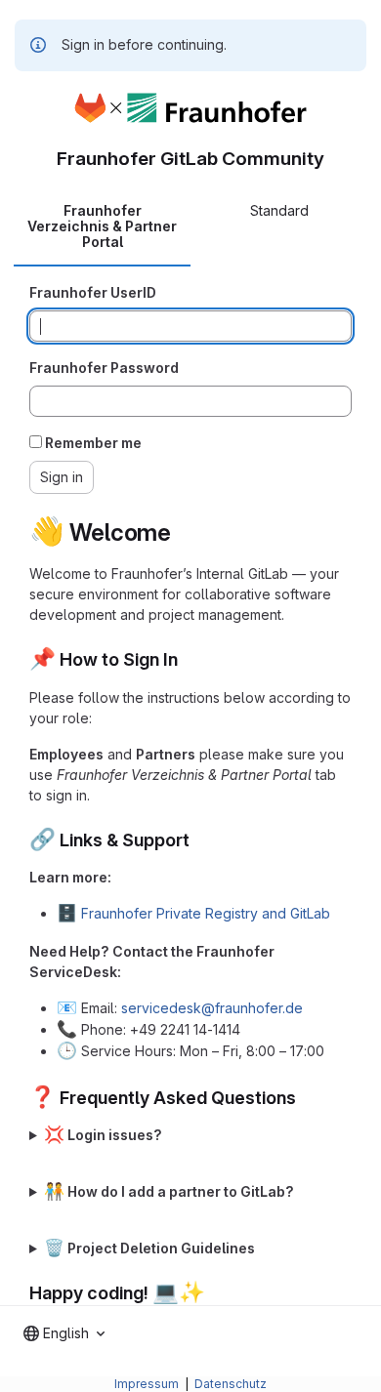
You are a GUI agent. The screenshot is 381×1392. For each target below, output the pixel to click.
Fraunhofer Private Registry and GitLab (205, 913)
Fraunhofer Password (104, 367)
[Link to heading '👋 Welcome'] (183, 532)
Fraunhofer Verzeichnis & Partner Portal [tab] (102, 226)
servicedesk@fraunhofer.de (212, 1008)
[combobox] (64, 1333)
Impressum (148, 1383)
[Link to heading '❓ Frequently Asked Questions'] (306, 1097)
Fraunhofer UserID (92, 292)
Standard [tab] (279, 210)
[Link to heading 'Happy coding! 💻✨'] (215, 1293)
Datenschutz (230, 1383)
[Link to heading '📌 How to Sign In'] (187, 659)
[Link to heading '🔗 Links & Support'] (199, 840)
